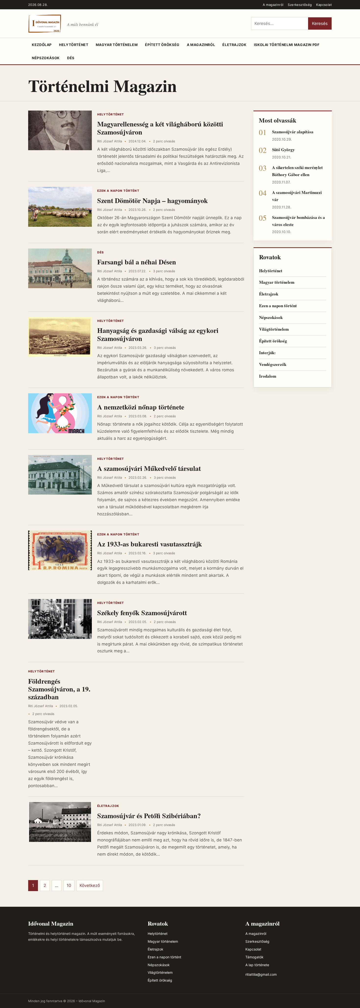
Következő (90, 885)
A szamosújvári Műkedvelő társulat (149, 468)
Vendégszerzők (272, 364)
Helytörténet (73, 45)
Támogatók (254, 957)
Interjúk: (267, 353)
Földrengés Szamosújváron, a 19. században (59, 689)
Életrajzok (234, 45)
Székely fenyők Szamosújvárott (142, 613)
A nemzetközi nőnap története (140, 407)
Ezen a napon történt (118, 191)
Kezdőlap (42, 45)
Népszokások (46, 58)
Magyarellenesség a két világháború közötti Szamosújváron (160, 128)
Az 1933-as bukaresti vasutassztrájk (149, 544)
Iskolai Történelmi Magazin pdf (287, 45)
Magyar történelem (117, 45)
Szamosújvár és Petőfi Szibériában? (149, 816)
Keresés (320, 23)
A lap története (257, 965)
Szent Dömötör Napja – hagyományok (152, 200)
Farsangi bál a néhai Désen (136, 262)
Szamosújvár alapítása (292, 132)
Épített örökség (162, 45)
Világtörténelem (274, 329)
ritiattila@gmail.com (261, 974)
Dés (70, 58)
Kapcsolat (324, 5)
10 (69, 885)
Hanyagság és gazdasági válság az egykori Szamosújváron (157, 334)
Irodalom (267, 376)
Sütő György (283, 150)
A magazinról (273, 5)
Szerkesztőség (300, 5)
